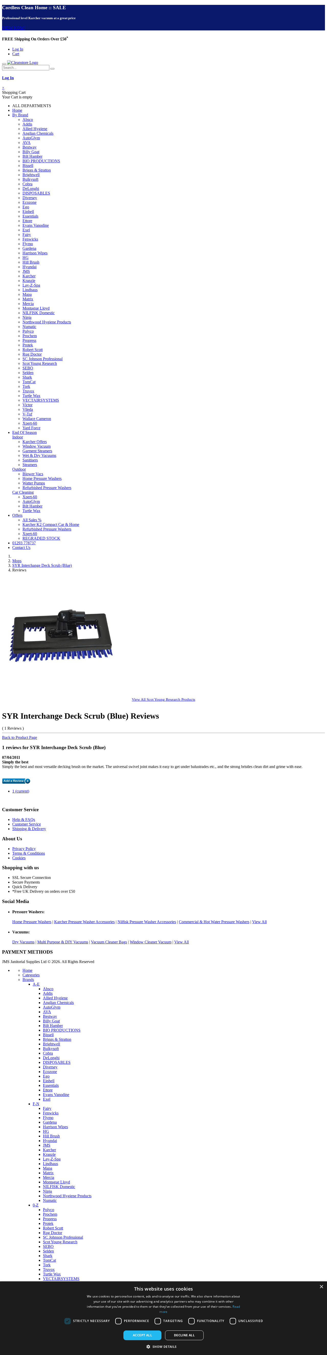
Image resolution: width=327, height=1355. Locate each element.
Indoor (17, 437)
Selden (27, 372)
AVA (26, 142)
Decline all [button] (184, 1335)
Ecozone (29, 202)
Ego (25, 207)
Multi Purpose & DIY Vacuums (62, 942)
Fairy (26, 234)
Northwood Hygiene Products (46, 322)
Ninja (26, 317)
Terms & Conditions (28, 853)
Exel (26, 230)
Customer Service (26, 824)
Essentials (30, 216)
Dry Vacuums (23, 942)
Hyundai (29, 267)
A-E (36, 984)
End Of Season (24, 432)
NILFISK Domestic (38, 313)
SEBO (27, 368)
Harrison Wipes (35, 253)
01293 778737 (24, 543)
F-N (36, 1104)
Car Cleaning (23, 492)
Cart (15, 54)
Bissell (27, 165)
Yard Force (31, 428)
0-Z (36, 1205)
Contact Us (21, 547)
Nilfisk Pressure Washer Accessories (147, 922)
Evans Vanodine (35, 225)
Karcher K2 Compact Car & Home (50, 524)
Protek (27, 345)
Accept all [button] (142, 1335)
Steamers (29, 464)
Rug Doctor (32, 354)
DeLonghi (30, 188)
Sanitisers (30, 460)
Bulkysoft (30, 179)
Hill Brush (30, 262)
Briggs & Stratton (36, 170)
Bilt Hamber (32, 156)
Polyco (28, 331)
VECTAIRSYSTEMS (40, 400)
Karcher (29, 276)
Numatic (29, 326)
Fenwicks (30, 239)
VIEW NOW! (13, 28)
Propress (29, 340)
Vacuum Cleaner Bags (109, 942)
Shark (27, 377)
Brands (28, 979)
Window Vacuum (36, 446)
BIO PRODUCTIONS (41, 161)
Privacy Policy (24, 848)
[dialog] (163, 1318)
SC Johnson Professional (42, 359)
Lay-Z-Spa (31, 285)
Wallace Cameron (36, 418)
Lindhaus (30, 290)
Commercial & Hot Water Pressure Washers (214, 922)
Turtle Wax (31, 395)
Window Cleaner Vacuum (150, 942)
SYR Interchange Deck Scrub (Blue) (42, 565)
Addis (27, 124)
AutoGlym (31, 138)
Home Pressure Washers (42, 478)
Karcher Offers (34, 441)
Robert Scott (32, 349)
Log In (17, 49)
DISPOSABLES (36, 193)
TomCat (29, 382)
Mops (16, 561)
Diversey (29, 198)
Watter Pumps (33, 483)
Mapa (27, 294)
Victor (27, 405)
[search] (52, 69)
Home (17, 110)
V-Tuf (27, 414)
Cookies (19, 858)
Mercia (28, 303)
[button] (163, 1346)
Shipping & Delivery (29, 829)
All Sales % (31, 520)
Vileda (27, 409)
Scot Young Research (39, 363)
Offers (17, 515)
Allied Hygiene (34, 129)
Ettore (27, 221)
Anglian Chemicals (37, 133)
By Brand (20, 115)
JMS (26, 271)
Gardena (29, 248)
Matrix (27, 299)
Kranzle (28, 280)
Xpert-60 (29, 423)
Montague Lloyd (36, 308)
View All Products (163, 699)
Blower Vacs (32, 474)
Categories (31, 975)
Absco (27, 119)
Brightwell (31, 175)
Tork (26, 386)
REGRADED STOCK (41, 538)
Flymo (27, 244)
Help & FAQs (23, 819)
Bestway (29, 147)
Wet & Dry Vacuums (39, 455)
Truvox (28, 391)
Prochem (29, 336)
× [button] (321, 1287)
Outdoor (19, 469)
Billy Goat (30, 152)
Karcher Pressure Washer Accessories (84, 922)
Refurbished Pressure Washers (46, 487)
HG (25, 257)
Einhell (28, 211)
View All (259, 922)
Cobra (27, 184)
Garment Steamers (37, 451)
